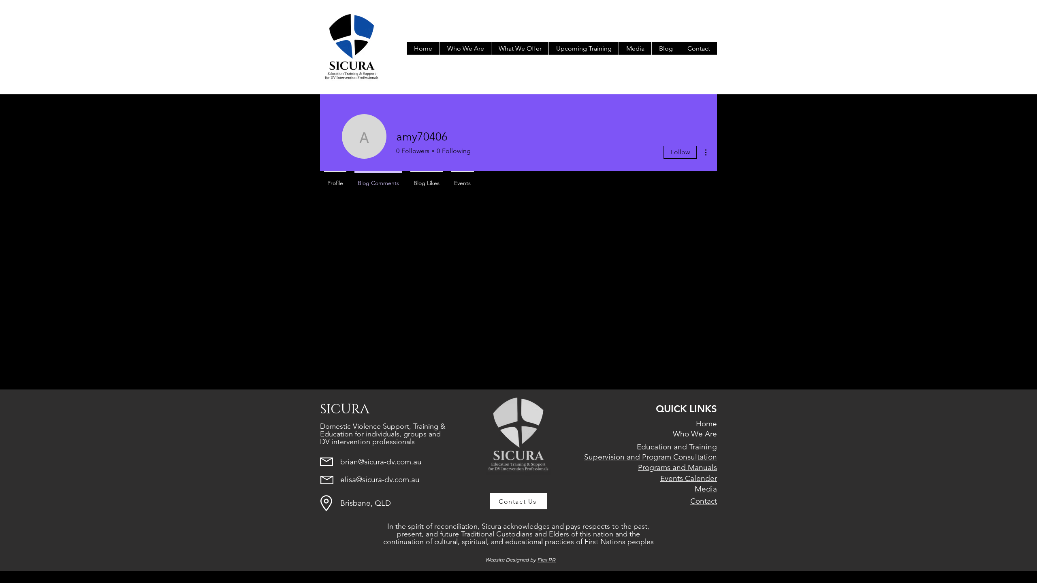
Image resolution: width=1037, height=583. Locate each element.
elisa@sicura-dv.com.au (380, 479)
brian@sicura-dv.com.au (381, 461)
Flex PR (547, 560)
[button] (519, 48)
